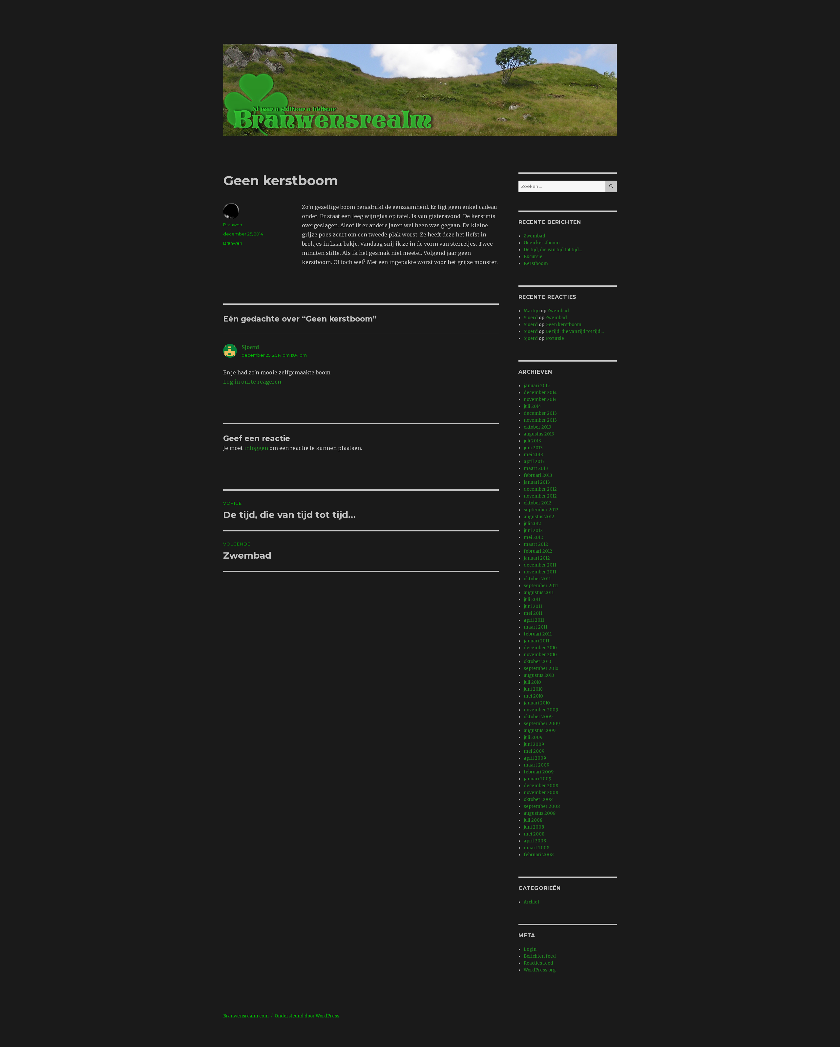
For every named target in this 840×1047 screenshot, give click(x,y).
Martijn (532, 311)
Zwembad (534, 236)
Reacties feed (538, 963)
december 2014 (540, 392)
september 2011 (541, 586)
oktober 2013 (537, 427)
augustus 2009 (540, 730)
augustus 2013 (539, 434)
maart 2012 (536, 544)
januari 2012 (537, 558)
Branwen (232, 224)
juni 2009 (534, 744)
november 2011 (540, 572)
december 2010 (540, 648)
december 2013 (540, 413)
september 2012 (541, 510)
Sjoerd (250, 347)
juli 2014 (532, 406)
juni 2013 (533, 448)
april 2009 (535, 758)
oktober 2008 (538, 799)
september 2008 (542, 806)
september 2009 (542, 723)
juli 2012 (532, 523)
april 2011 (534, 620)
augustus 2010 (539, 675)
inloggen (256, 448)
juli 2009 (533, 737)
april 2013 (534, 461)
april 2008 (535, 841)
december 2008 (541, 786)
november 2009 (541, 710)
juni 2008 (534, 827)
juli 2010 (532, 682)
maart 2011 (535, 627)
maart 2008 (536, 848)
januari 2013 (537, 482)
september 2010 (541, 668)
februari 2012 (538, 551)
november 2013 (540, 420)
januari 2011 (536, 641)
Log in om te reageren (252, 381)
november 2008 (541, 792)
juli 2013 (532, 441)
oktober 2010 (537, 661)
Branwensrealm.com (246, 1016)
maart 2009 (536, 765)
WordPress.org (540, 970)
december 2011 (540, 565)
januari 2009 (537, 779)
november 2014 (540, 399)
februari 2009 (539, 772)
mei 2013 (533, 454)
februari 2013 (538, 475)
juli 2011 (532, 599)
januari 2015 (537, 386)
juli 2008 (533, 820)
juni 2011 (533, 606)
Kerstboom (536, 263)
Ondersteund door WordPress (307, 1016)
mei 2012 (533, 537)
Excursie (533, 256)
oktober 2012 (537, 503)
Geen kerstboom (542, 243)
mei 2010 (533, 696)
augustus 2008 (540, 813)
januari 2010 (537, 703)
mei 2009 (534, 751)
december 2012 (540, 489)
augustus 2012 (539, 517)
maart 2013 (536, 468)
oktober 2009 (538, 717)
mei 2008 (534, 834)
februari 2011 (538, 634)
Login (530, 949)
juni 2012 (533, 530)
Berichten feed (540, 956)
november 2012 (540, 496)
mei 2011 (533, 613)
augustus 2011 (539, 592)
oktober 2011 (537, 579)
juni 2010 (533, 689)
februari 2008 (539, 855)
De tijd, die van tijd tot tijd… (553, 250)
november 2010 (540, 654)
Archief (531, 902)
